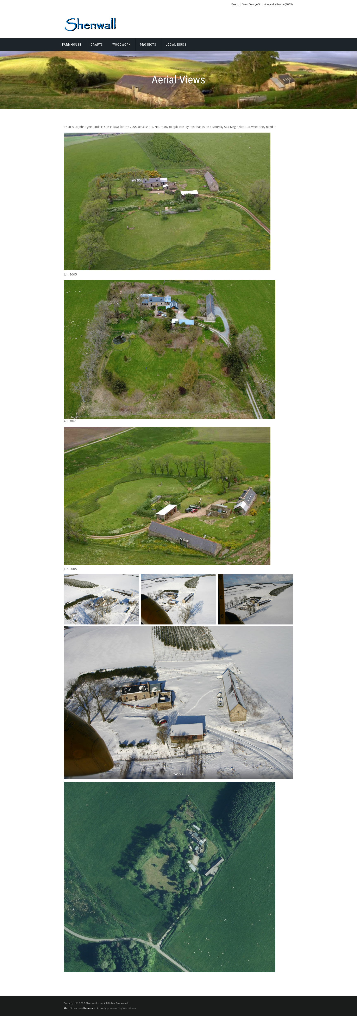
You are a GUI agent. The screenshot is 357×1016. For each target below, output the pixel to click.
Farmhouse (71, 44)
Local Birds (176, 44)
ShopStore (70, 1008)
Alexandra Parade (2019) (278, 4)
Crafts (97, 44)
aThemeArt (88, 1008)
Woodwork (121, 44)
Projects (148, 44)
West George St (251, 4)
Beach (234, 4)
